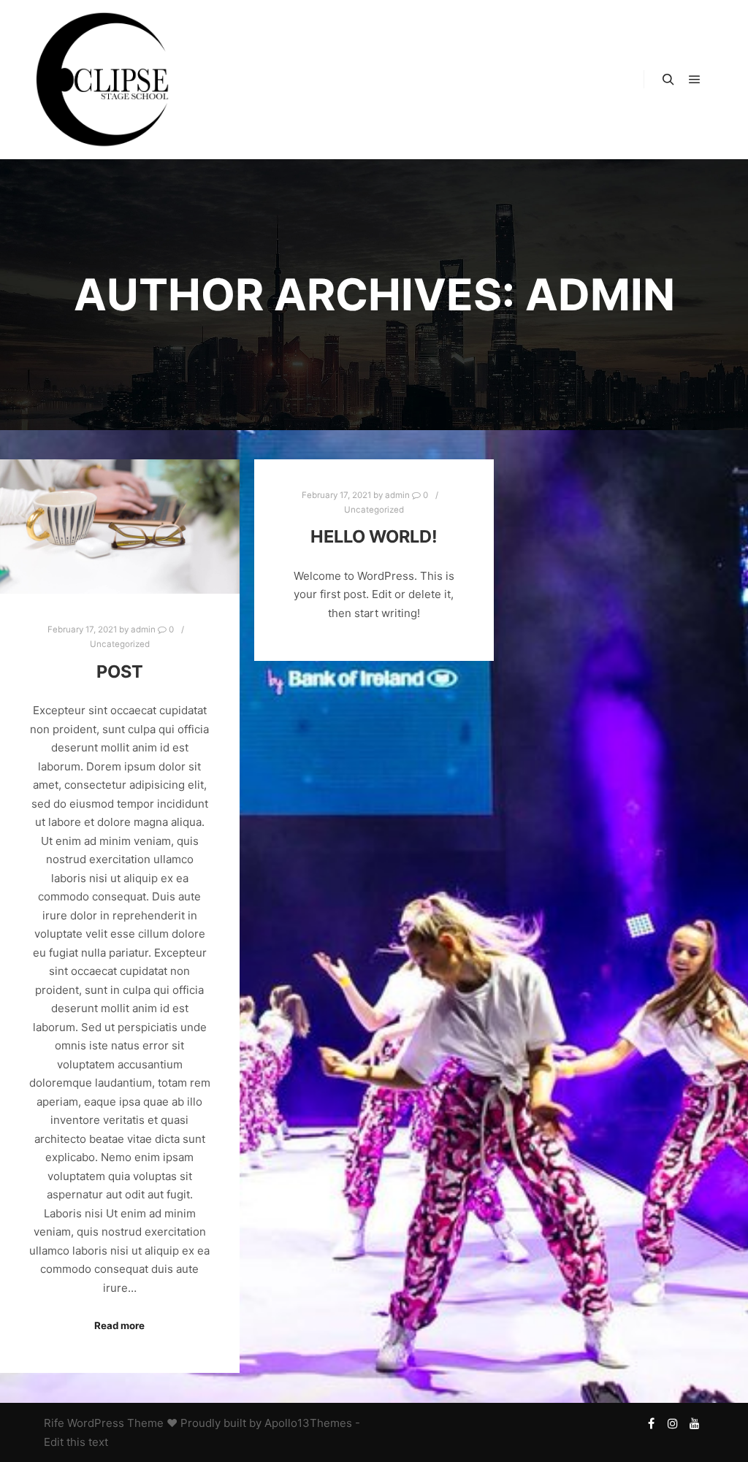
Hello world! (374, 536)
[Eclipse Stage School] (102, 79)
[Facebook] (650, 1423)
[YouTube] (694, 1423)
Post (119, 671)
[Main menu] (695, 79)
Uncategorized (120, 644)
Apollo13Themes (308, 1423)
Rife (54, 1423)
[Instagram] (672, 1423)
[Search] (668, 79)
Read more (119, 1325)
